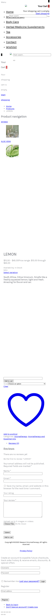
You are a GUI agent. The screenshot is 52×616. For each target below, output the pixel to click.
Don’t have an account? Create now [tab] (22, 607)
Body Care (12, 22)
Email (7, 478)
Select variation (11, 272)
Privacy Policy (26, 551)
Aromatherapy (20, 436)
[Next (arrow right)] (5, 614)
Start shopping (42, 13)
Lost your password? (29, 581)
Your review (10, 500)
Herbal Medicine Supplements (25, 27)
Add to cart (9, 381)
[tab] (28, 443)
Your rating (9, 493)
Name (7, 471)
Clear (6, 386)
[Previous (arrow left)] (2, 614)
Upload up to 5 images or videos (18, 521)
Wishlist (11, 47)
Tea (8, 32)
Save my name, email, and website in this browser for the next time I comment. (26, 487)
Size (5, 384)
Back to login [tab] (12, 604)
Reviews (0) (14, 443)
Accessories (13, 37)
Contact (11, 42)
